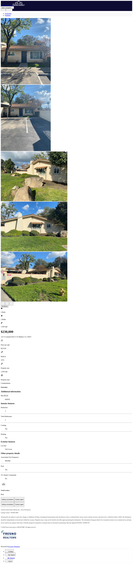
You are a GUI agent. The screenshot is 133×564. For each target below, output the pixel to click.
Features (7, 15)
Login (3, 10)
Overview (8, 13)
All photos (5, 306)
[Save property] (7, 303)
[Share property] (11, 303)
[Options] (3, 303)
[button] (66, 51)
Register (9, 10)
